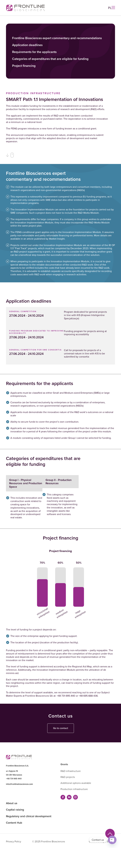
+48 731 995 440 (14, 778)
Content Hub (14, 823)
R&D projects (67, 777)
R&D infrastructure (70, 771)
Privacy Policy (13, 841)
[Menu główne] (113, 8)
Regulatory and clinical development (28, 816)
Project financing (24, 66)
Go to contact (60, 728)
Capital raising (15, 810)
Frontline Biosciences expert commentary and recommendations (57, 38)
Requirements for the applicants (34, 52)
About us (11, 803)
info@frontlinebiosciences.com (19, 784)
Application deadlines (27, 45)
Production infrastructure (74, 789)
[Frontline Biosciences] (25, 8)
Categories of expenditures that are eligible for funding (50, 59)
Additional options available (75, 783)
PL (110, 8)
